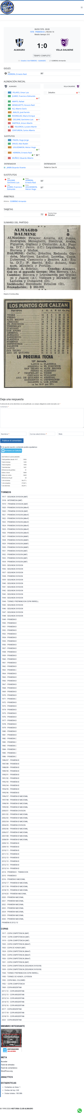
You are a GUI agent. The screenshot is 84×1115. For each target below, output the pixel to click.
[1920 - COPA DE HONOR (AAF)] (42, 948)
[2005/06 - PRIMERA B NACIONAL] (42, 829)
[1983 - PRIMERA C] (42, 742)
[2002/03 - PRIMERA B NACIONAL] (42, 818)
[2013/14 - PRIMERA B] (42, 868)
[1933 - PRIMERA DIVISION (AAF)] (42, 558)
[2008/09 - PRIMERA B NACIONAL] (42, 839)
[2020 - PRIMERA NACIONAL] (42, 897)
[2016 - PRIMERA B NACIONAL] (42, 879)
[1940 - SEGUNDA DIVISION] (42, 583)
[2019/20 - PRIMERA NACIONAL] (42, 894)
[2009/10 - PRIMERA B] (42, 843)
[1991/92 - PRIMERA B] (42, 778)
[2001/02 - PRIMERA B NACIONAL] (42, 814)
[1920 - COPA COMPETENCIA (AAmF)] (42, 944)
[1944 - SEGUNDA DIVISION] (42, 598)
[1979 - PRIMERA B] (42, 728)
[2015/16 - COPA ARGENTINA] (42, 1005)
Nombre (5, 434)
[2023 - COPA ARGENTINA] (42, 1020)
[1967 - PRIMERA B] (42, 684)
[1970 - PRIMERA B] (42, 695)
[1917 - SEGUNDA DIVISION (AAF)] (42, 497)
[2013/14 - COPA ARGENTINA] (42, 998)
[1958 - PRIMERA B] (42, 652)
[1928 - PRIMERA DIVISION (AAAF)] (42, 540)
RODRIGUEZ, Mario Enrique (23, 116)
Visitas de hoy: (10, 1090)
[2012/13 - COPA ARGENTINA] (42, 994)
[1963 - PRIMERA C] (42, 670)
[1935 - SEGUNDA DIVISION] (42, 565)
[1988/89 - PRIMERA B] (42, 767)
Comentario (4, 407)
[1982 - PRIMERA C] (42, 738)
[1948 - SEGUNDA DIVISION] (42, 616)
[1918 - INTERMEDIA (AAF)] (42, 500)
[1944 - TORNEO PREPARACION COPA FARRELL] (42, 601)
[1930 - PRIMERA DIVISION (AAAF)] (42, 547)
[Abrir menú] (82, 7)
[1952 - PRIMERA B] (42, 630)
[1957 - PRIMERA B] (42, 648)
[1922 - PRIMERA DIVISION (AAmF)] (42, 518)
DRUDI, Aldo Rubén (20, 143)
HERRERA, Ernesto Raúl (17, 74)
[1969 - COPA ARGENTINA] (42, 987)
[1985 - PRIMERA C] (42, 753)
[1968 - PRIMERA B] (42, 688)
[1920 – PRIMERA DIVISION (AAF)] (42, 511)
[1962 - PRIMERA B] (42, 666)
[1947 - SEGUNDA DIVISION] (42, 612)
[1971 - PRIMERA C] (42, 699)
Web (60, 434)
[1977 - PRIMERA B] (42, 720)
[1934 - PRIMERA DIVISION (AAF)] (42, 562)
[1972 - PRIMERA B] (42, 702)
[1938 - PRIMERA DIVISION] (42, 576)
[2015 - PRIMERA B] (42, 875)
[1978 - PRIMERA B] (42, 724)
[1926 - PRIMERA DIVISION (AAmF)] (42, 533)
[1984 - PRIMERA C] (42, 749)
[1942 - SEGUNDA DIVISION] (42, 590)
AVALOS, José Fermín (21, 112)
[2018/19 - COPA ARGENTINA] (42, 1016)
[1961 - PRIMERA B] (42, 663)
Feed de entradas (7, 1065)
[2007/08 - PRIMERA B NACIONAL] (42, 836)
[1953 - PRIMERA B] (42, 634)
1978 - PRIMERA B (37, 32)
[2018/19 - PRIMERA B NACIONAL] (42, 890)
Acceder (4, 1062)
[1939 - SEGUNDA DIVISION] (42, 580)
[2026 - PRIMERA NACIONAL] (42, 919)
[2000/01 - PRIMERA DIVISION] (42, 811)
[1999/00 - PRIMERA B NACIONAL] (42, 807)
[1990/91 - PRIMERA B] (42, 774)
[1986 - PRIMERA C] (42, 756)
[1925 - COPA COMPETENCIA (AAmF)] (42, 955)
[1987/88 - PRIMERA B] (42, 764)
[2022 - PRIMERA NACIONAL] (42, 904)
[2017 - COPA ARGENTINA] (42, 1009)
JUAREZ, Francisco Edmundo (23, 96)
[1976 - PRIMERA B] (42, 717)
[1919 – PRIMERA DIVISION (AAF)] (42, 504)
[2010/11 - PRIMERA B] (42, 850)
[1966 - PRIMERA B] (42, 681)
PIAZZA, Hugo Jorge (21, 140)
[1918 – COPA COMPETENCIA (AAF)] (42, 937)
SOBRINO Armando (18, 201)
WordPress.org (7, 1071)
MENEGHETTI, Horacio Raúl (23, 105)
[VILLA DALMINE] (65, 45)
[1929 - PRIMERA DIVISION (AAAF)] (42, 543)
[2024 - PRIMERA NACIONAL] (42, 912)
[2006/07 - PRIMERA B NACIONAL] (42, 832)
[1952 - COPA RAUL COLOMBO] (42, 980)
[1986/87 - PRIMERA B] (42, 760)
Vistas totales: (10, 1093)
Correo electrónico (38, 434)
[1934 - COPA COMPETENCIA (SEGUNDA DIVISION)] (42, 966)
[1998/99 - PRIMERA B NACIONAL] (42, 803)
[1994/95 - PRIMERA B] (42, 789)
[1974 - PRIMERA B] (42, 709)
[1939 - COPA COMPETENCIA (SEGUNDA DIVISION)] (42, 969)
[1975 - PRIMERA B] (42, 713)
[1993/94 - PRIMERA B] (42, 785)
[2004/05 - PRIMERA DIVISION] (42, 825)
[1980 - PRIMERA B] (42, 731)
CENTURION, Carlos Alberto (23, 130)
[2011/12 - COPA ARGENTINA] (42, 991)
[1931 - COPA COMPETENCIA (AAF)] (42, 962)
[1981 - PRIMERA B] (42, 735)
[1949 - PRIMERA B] (42, 619)
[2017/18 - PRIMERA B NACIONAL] (42, 886)
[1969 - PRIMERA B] (42, 691)
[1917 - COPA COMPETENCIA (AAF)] (42, 933)
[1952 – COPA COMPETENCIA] (42, 984)
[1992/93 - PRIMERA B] (42, 782)
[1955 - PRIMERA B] (42, 641)
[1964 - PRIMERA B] (42, 673)
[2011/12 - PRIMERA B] (42, 854)
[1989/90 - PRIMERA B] (42, 771)
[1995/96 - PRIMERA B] (42, 792)
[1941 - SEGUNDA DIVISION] (42, 587)
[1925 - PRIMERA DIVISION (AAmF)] (42, 529)
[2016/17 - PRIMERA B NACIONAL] (42, 883)
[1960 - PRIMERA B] (42, 659)
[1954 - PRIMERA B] (42, 637)
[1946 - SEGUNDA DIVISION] (42, 608)
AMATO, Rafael (18, 101)
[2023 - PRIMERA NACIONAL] (42, 908)
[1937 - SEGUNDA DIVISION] (42, 572)
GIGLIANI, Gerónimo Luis (23, 119)
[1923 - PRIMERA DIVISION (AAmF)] (42, 522)
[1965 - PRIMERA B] (42, 677)
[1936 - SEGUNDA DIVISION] (42, 569)
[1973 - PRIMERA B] (42, 706)
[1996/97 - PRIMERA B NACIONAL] (42, 796)
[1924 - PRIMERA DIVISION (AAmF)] (42, 525)
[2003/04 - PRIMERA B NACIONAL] (42, 821)
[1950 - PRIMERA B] (42, 623)
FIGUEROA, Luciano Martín (26, 127)
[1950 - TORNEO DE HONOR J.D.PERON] (42, 976)
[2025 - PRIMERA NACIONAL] (42, 915)
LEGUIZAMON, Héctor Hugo (24, 147)
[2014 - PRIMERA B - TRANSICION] (42, 872)
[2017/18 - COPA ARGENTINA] (42, 1013)
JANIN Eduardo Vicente (16, 167)
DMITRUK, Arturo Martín (22, 123)
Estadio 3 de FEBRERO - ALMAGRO (33, 61)
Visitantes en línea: (11, 1087)
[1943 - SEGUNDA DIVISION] (42, 594)
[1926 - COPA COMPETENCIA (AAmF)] (42, 958)
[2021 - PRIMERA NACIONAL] (42, 901)
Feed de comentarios (9, 1068)
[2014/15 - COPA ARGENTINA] (42, 1002)
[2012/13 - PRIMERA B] (42, 857)
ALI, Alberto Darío (19, 108)
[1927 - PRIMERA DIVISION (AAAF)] (42, 536)
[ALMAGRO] (19, 45)
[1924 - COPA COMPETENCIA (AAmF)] (42, 951)
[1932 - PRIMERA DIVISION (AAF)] (42, 554)
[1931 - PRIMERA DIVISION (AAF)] (42, 551)
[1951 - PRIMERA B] (42, 626)
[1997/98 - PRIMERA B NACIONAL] (42, 800)
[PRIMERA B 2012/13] (42, 922)
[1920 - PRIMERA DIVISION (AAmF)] (42, 507)
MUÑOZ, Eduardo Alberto (22, 158)
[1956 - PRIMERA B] (42, 645)
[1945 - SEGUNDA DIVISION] (42, 605)
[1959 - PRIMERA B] (42, 655)
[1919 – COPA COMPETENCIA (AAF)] (42, 940)
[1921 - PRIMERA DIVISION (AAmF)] (42, 515)
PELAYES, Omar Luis (21, 92)
